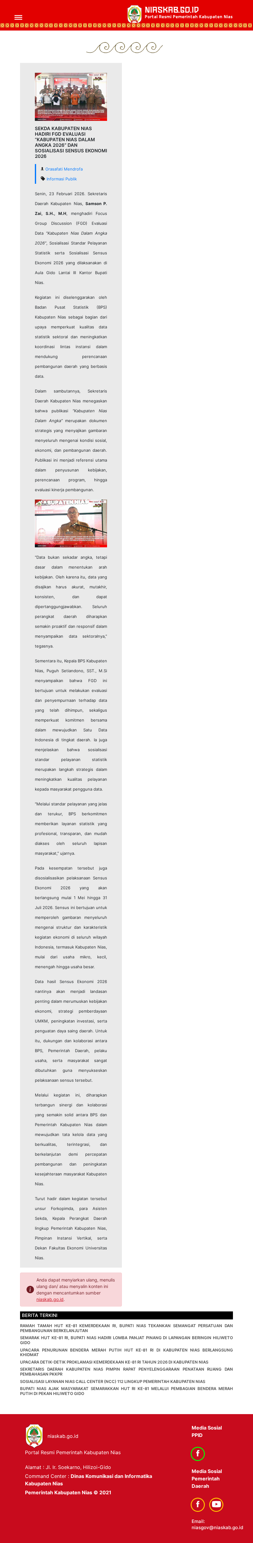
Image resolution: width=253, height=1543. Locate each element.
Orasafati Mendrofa (64, 169)
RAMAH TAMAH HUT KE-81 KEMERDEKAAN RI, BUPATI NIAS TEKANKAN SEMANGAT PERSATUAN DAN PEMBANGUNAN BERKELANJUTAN (126, 1328)
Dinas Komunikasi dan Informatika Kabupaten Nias (88, 1480)
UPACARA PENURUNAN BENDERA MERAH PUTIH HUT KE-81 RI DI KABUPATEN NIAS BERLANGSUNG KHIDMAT (126, 1352)
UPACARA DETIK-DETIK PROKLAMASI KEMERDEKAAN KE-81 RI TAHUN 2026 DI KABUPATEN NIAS (114, 1362)
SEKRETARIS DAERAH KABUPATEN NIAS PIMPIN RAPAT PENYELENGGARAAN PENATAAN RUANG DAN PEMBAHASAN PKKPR (126, 1371)
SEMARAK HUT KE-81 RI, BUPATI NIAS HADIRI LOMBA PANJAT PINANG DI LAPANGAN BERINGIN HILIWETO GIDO (126, 1340)
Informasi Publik (62, 178)
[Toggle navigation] (14, 15)
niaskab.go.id (189, 12)
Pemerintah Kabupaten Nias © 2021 (68, 1492)
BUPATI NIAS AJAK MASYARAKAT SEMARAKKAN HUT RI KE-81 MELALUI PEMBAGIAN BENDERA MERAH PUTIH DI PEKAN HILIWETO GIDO (126, 1391)
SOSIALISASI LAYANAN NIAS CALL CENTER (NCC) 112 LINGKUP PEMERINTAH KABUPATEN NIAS (112, 1381)
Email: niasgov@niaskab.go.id (217, 1524)
